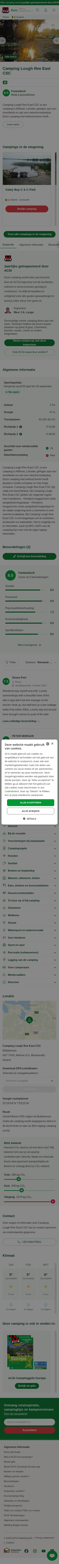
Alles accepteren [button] (30, 802)
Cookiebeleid (12, 791)
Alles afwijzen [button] (31, 811)
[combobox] (47, 743)
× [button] (52, 743)
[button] (29, 819)
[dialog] (29, 782)
